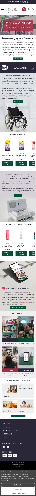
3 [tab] (17, 33)
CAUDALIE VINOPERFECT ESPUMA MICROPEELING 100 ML (21, 246)
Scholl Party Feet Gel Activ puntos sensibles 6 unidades (21, 156)
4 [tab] (19, 33)
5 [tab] (21, 33)
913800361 (18, 2)
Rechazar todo (18, 489)
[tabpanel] (18, 25)
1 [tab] (14, 33)
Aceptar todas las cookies (18, 493)
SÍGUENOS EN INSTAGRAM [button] (18, 307)
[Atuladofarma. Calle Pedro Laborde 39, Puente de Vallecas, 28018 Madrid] (13, 9)
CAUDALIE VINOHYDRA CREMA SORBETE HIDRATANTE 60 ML (7, 246)
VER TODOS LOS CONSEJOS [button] (18, 416)
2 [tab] (16, 33)
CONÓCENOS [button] (18, 59)
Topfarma (21, 464)
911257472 (11, 2)
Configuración (18, 485)
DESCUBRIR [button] (18, 195)
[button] (2, 9)
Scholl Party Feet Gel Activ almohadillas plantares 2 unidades (7, 156)
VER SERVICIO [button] (18, 101)
